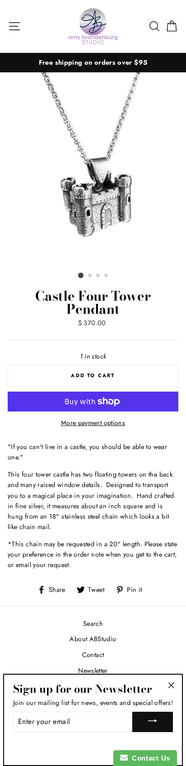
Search (93, 623)
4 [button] (106, 276)
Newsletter (93, 670)
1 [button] (81, 275)
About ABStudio (93, 638)
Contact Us (149, 758)
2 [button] (90, 276)
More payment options (93, 422)
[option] (93, 62)
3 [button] (98, 276)
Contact (93, 654)
